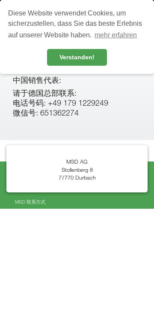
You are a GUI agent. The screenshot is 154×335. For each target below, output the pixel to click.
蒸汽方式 (38, 188)
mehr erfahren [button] (116, 35)
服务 (79, 188)
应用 (19, 188)
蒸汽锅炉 (61, 188)
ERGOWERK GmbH (64, 174)
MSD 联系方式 (30, 201)
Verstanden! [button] (77, 57)
